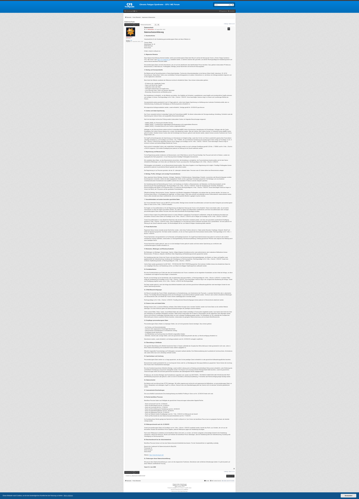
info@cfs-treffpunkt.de (154, 51)
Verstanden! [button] (348, 495)
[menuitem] (135, 11)
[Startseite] (131, 5)
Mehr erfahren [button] (68, 495)
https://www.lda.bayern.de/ (156, 455)
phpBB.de (186, 489)
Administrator (129, 37)
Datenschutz (129, 21)
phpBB (174, 487)
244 (131, 40)
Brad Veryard (183, 484)
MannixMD (184, 485)
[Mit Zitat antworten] (229, 28)
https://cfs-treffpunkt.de (163, 59)
